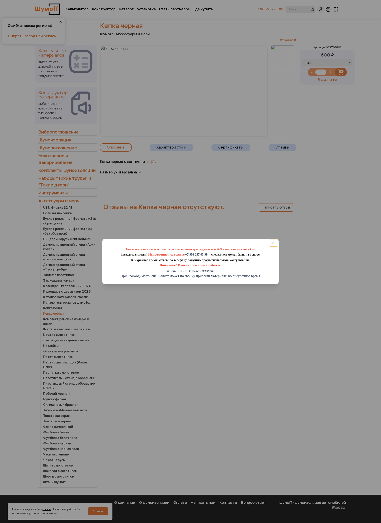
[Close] (273, 243)
